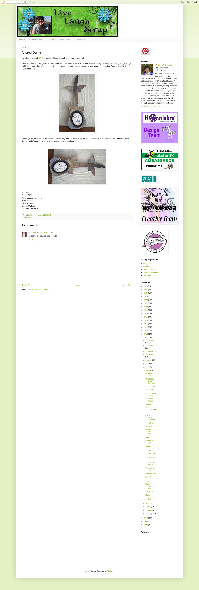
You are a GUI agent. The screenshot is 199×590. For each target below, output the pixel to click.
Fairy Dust (149, 477)
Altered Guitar (150, 454)
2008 (146, 525)
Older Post (127, 285)
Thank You (149, 390)
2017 (146, 317)
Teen (147, 437)
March (148, 507)
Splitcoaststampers (150, 272)
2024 (146, 293)
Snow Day (149, 423)
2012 (146, 334)
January (149, 514)
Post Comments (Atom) (41, 289)
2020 (146, 307)
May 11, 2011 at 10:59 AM (43, 232)
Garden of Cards (149, 442)
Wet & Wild (149, 426)
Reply (31, 240)
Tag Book (149, 492)
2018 (146, 313)
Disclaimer (81, 39)
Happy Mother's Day (149, 432)
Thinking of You (149, 469)
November (150, 346)
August (149, 360)
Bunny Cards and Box (150, 394)
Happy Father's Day (149, 448)
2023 (146, 296)
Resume (52, 39)
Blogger (110, 571)
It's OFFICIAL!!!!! (151, 410)
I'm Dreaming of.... (150, 458)
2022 (146, 300)
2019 (146, 310)
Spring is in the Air (149, 464)
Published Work (36, 39)
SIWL (41, 58)
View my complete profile (151, 106)
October (149, 351)
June (148, 367)
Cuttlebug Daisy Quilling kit (150, 417)
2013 (146, 330)
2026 (146, 286)
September (150, 355)
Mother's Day (150, 474)
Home (22, 39)
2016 (146, 320)
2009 (146, 521)
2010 (146, 518)
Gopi (30, 232)
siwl (29, 217)
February (149, 510)
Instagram (147, 264)
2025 (146, 290)
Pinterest (146, 267)
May (147, 370)
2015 (146, 324)
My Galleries (66, 39)
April (148, 503)
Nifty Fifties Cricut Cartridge (150, 381)
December (150, 340)
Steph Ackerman (165, 65)
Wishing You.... (148, 374)
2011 (146, 337)
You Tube (147, 276)
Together (148, 404)
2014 (146, 327)
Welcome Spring (149, 400)
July (147, 364)
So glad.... (149, 481)
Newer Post (26, 285)
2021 (146, 303)
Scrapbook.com (149, 270)
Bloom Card (150, 387)
